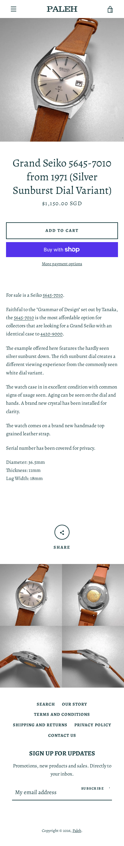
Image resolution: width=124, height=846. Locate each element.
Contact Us (62, 735)
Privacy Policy (92, 725)
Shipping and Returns (40, 725)
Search (46, 704)
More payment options (62, 264)
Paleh (77, 830)
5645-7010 (53, 295)
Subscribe (92, 788)
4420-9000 (51, 333)
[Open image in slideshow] (62, 80)
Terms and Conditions (62, 714)
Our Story (74, 704)
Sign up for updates (62, 753)
